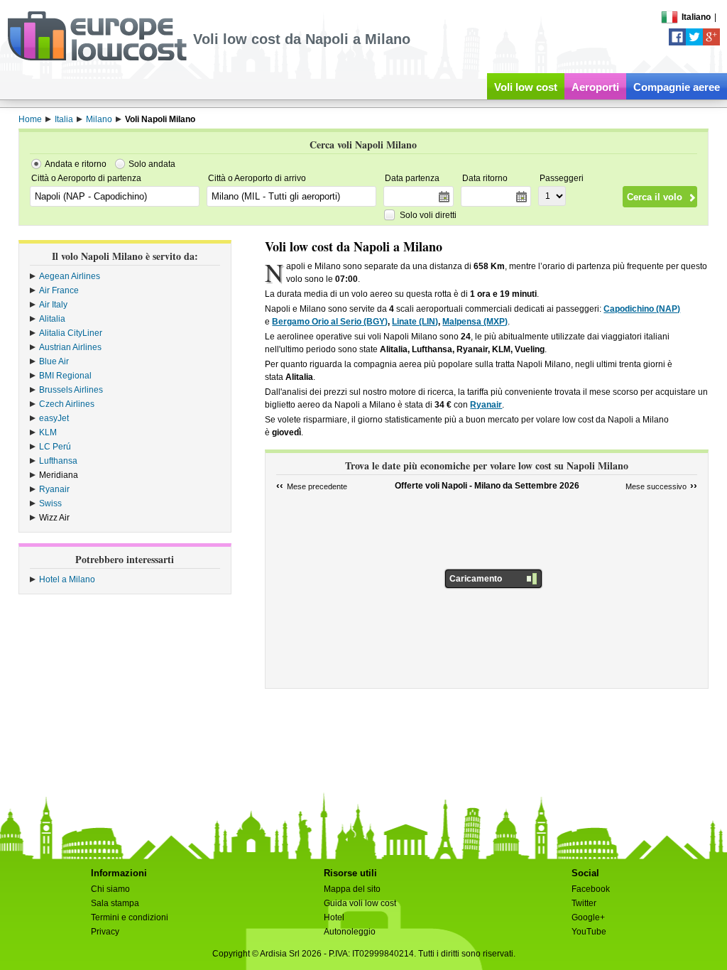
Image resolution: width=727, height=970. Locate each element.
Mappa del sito (352, 889)
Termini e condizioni (129, 917)
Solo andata (152, 164)
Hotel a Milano (67, 579)
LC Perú (55, 447)
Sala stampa (115, 903)
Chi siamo (110, 889)
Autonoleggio (350, 932)
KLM (48, 432)
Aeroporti (595, 87)
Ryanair (54, 489)
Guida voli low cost (360, 903)
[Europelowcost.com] (97, 58)
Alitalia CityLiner (70, 333)
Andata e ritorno (75, 164)
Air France (59, 290)
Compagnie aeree (676, 87)
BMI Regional (65, 376)
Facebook (591, 889)
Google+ (588, 917)
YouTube (589, 932)
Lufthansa (58, 461)
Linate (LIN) (415, 322)
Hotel (334, 917)
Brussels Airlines (71, 390)
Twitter (584, 903)
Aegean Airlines (69, 276)
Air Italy (53, 305)
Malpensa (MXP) (475, 322)
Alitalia (52, 319)
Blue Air (54, 361)
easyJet (54, 418)
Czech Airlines (66, 404)
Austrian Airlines (70, 347)
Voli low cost (525, 87)
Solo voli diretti (428, 215)
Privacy (105, 932)
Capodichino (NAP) (641, 309)
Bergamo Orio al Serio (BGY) (330, 322)
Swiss (50, 503)
